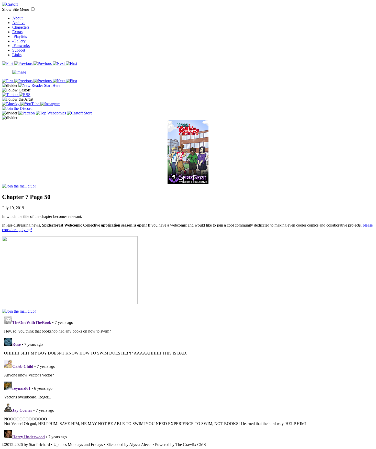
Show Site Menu (16, 9)
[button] (33, 9)
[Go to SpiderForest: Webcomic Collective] (188, 178)
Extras (17, 32)
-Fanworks (21, 45)
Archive (18, 22)
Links (16, 55)
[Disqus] (188, 377)
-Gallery (19, 41)
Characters (20, 27)
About (17, 18)
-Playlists (19, 36)
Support (18, 50)
